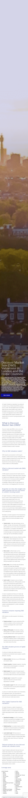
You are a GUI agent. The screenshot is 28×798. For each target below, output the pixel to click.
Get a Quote (6, 395)
